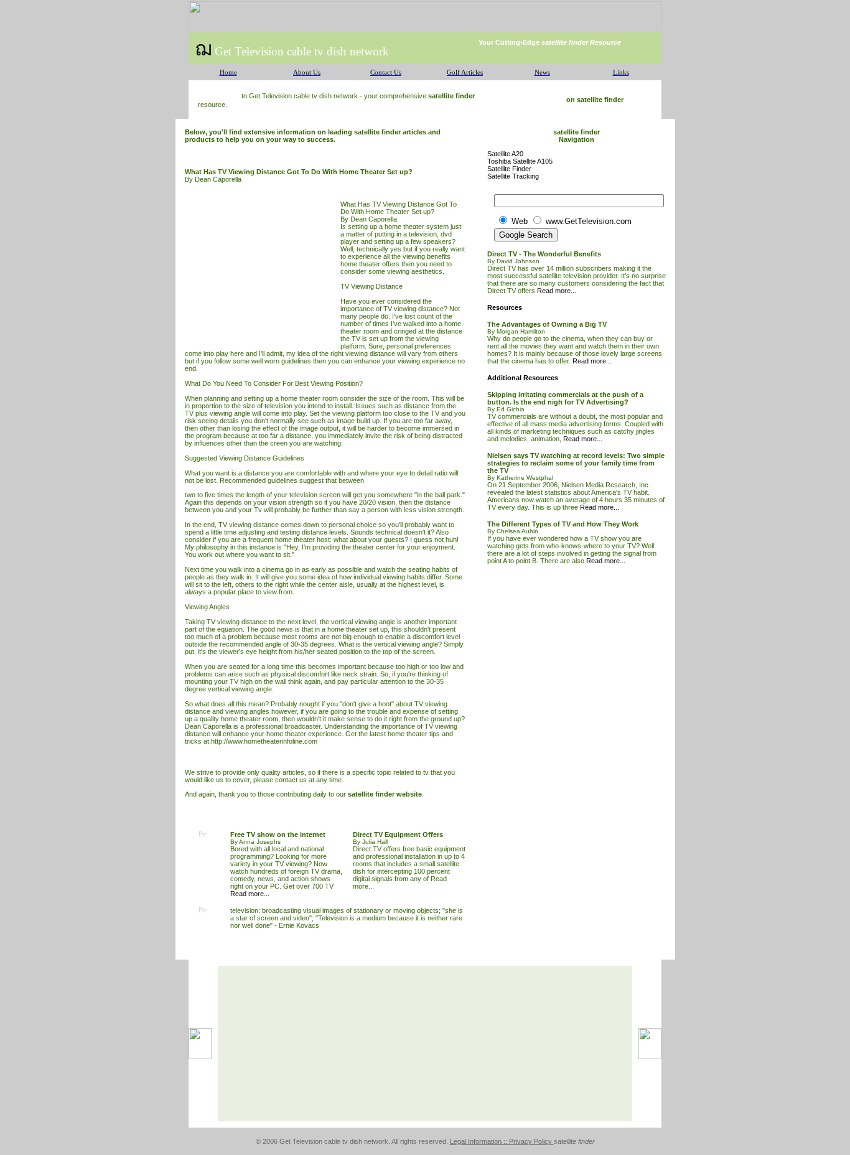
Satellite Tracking (513, 176)
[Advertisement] (262, 270)
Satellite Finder (509, 168)
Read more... (249, 893)
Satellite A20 (505, 153)
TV (387, 308)
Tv (258, 509)
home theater (287, 733)
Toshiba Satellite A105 (520, 161)
